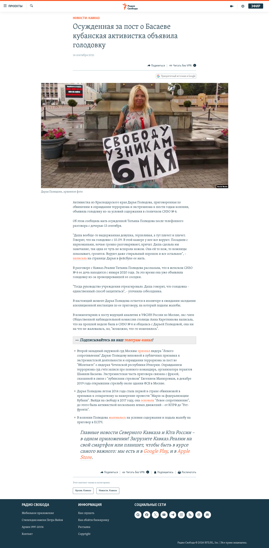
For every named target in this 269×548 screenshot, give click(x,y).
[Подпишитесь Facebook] (146, 514)
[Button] (156, 65)
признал (144, 351)
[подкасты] (242, 6)
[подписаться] (207, 514)
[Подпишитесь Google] (137, 514)
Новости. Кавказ (86, 18)
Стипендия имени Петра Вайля (42, 520)
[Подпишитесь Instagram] (181, 514)
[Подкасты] (198, 514)
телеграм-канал (138, 340)
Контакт (27, 534)
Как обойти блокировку (93, 520)
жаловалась (117, 418)
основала (147, 400)
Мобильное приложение (38, 513)
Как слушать (86, 513)
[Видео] (231, 6)
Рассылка (84, 527)
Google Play (155, 451)
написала (80, 258)
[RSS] (189, 514)
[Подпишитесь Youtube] (163, 514)
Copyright (84, 534)
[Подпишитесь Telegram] (172, 514)
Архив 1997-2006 (33, 527)
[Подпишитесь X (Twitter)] (155, 514)
